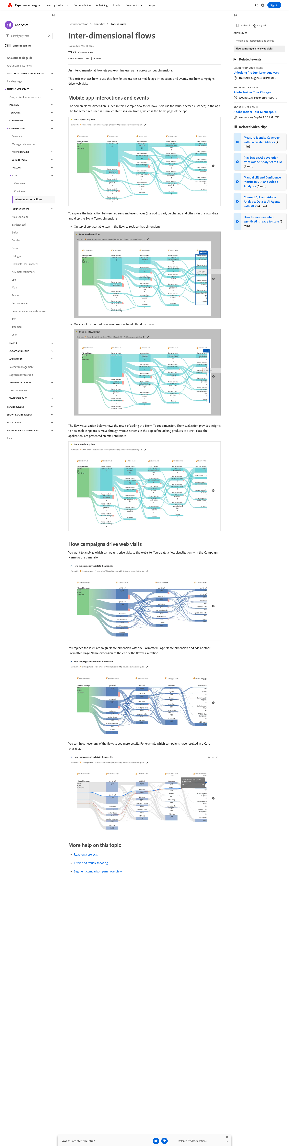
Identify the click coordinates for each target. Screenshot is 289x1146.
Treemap (17, 327)
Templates (15, 112)
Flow (14, 175)
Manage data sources (23, 144)
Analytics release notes (19, 65)
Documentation (78, 24)
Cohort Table (19, 159)
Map (14, 287)
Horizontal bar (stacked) (25, 264)
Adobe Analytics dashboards (23, 430)
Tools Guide (118, 24)
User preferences (18, 390)
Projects (14, 104)
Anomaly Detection (20, 382)
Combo (16, 240)
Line (14, 279)
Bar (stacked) (19, 224)
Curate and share (19, 351)
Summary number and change (29, 311)
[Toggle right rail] (235, 15)
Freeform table (20, 152)
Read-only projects (86, 854)
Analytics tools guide (19, 57)
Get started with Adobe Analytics (25, 73)
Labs (9, 438)
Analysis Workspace (18, 89)
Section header (20, 303)
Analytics (99, 24)
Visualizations (85, 52)
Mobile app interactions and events (255, 40)
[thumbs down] (164, 1141)
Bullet (15, 232)
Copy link (261, 25)
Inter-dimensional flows (28, 199)
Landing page (14, 81)
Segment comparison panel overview (98, 871)
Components (16, 120)
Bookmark (245, 25)
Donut (15, 248)
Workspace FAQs (18, 398)
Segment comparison (21, 374)
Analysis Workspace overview (25, 97)
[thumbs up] (156, 1141)
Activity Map (14, 422)
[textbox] (28, 35)
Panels (13, 343)
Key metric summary (23, 272)
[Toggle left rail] (53, 15)
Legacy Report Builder (19, 414)
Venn (14, 334)
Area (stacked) (20, 217)
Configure (19, 191)
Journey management (21, 367)
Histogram (17, 256)
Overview (17, 136)
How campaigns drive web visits (254, 48)
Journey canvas (20, 209)
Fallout (16, 167)
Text (14, 319)
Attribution (16, 359)
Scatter (15, 295)
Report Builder (15, 406)
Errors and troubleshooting (91, 863)
